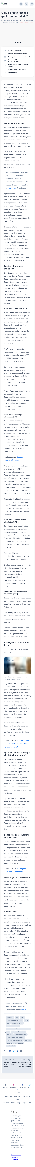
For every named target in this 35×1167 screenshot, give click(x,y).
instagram (13, 1087)
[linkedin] (17, 1051)
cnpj (22, 1017)
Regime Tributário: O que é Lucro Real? (10, 1064)
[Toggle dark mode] (21, 4)
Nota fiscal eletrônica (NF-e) (16, 309)
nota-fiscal (9, 1034)
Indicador (8, 1096)
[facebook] (10, 1051)
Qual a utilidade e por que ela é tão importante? (17, 754)
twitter (30, 1087)
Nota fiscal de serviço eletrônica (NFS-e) (13, 415)
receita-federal (11, 1046)
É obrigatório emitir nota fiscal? (16, 643)
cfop (17, 1017)
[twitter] (14, 1051)
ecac (8, 1023)
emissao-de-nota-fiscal (13, 1026)
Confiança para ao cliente (17, 877)
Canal (17, 1100)
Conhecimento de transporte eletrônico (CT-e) (16, 593)
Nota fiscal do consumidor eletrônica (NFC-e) (15, 521)
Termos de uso (16, 1155)
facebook (22, 1087)
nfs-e (23, 1031)
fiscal (13, 1031)
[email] (21, 1051)
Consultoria (26, 1096)
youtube (5, 1087)
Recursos (6, 1103)
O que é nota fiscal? (14, 123)
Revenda (17, 1096)
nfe (18, 1031)
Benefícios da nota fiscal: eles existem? (16, 836)
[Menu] (32, 4)
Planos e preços (16, 1103)
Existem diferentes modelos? (13, 267)
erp (8, 1031)
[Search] (26, 4)
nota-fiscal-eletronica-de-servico (15, 1037)
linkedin (17, 1092)
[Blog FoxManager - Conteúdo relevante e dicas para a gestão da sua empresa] (10, 4)
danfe (26, 1020)
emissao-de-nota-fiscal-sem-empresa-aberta (18, 1029)
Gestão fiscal (10, 911)
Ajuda (25, 1103)
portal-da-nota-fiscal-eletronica (15, 1043)
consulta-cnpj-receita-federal (14, 1020)
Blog (30, 1103)
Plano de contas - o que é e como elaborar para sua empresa (24, 1065)
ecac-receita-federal (17, 1023)
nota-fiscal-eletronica (20, 1034)
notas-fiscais (28, 1040)
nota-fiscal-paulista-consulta (14, 1040)
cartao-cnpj (10, 1017)
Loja (17, 1106)
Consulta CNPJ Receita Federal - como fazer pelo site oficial (17, 744)
